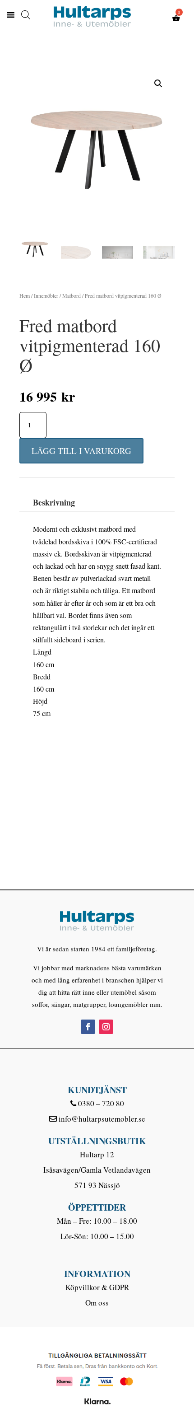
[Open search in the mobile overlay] (25, 12)
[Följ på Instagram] (106, 1027)
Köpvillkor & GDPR (97, 1287)
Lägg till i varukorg (81, 450)
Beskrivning (54, 502)
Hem (24, 295)
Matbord (71, 295)
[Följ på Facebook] (88, 1027)
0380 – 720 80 (101, 1103)
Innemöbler (46, 295)
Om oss (97, 1302)
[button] (158, 83)
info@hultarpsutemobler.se (102, 1119)
